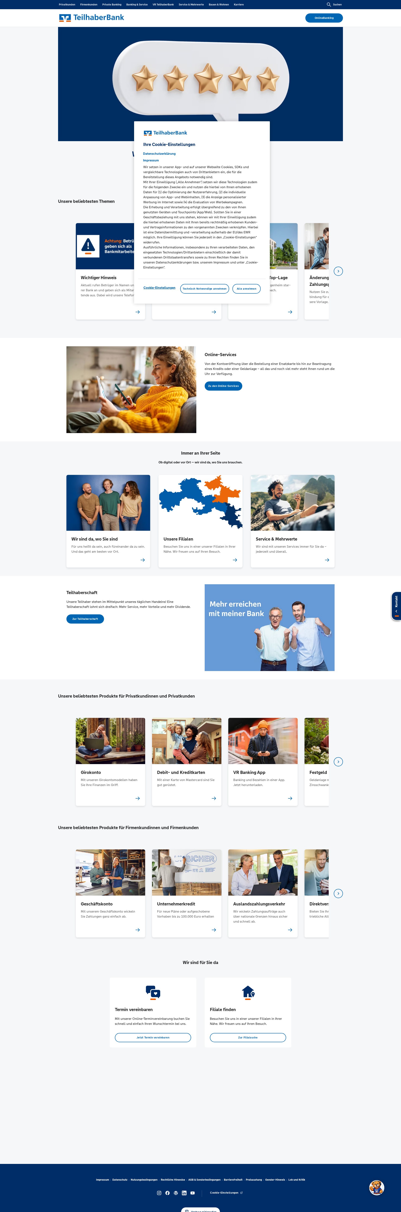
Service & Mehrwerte (191, 4)
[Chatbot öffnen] (376, 1187)
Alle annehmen (246, 288)
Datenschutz (119, 1179)
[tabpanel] (110, 271)
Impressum (102, 1179)
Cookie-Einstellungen (159, 287)
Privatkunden (67, 4)
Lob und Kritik (296, 1179)
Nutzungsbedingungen (144, 1179)
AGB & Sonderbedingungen (204, 1179)
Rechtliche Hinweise (173, 1179)
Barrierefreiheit (233, 1179)
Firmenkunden (88, 4)
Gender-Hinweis (275, 1179)
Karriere (239, 4)
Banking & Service (137, 4)
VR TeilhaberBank (163, 4)
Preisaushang (254, 1179)
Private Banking (111, 4)
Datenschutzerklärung (159, 153)
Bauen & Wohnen (219, 4)
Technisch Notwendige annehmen (205, 288)
